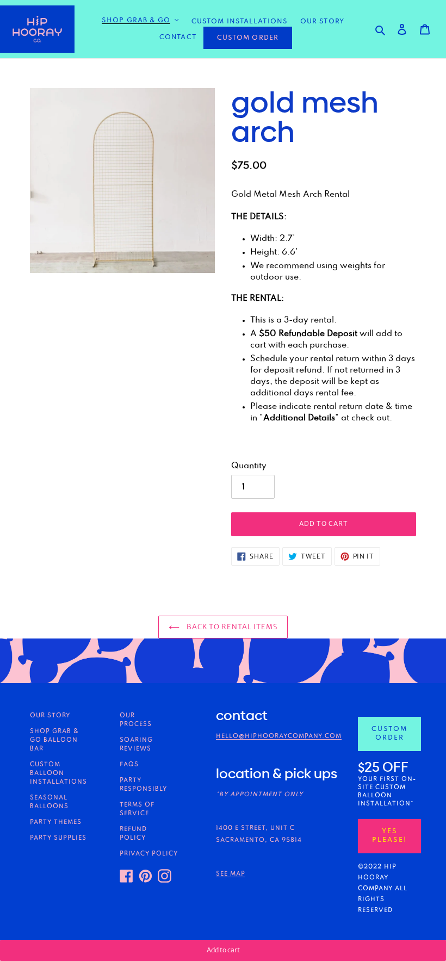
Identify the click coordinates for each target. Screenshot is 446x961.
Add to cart (223, 950)
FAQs (129, 764)
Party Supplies (58, 838)
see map (230, 874)
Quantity (249, 466)
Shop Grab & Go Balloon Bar (54, 740)
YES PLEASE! (389, 836)
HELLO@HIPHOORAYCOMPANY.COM (279, 736)
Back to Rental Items (231, 626)
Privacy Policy (149, 854)
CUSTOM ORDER (247, 38)
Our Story (50, 715)
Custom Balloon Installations (58, 773)
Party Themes (56, 822)
